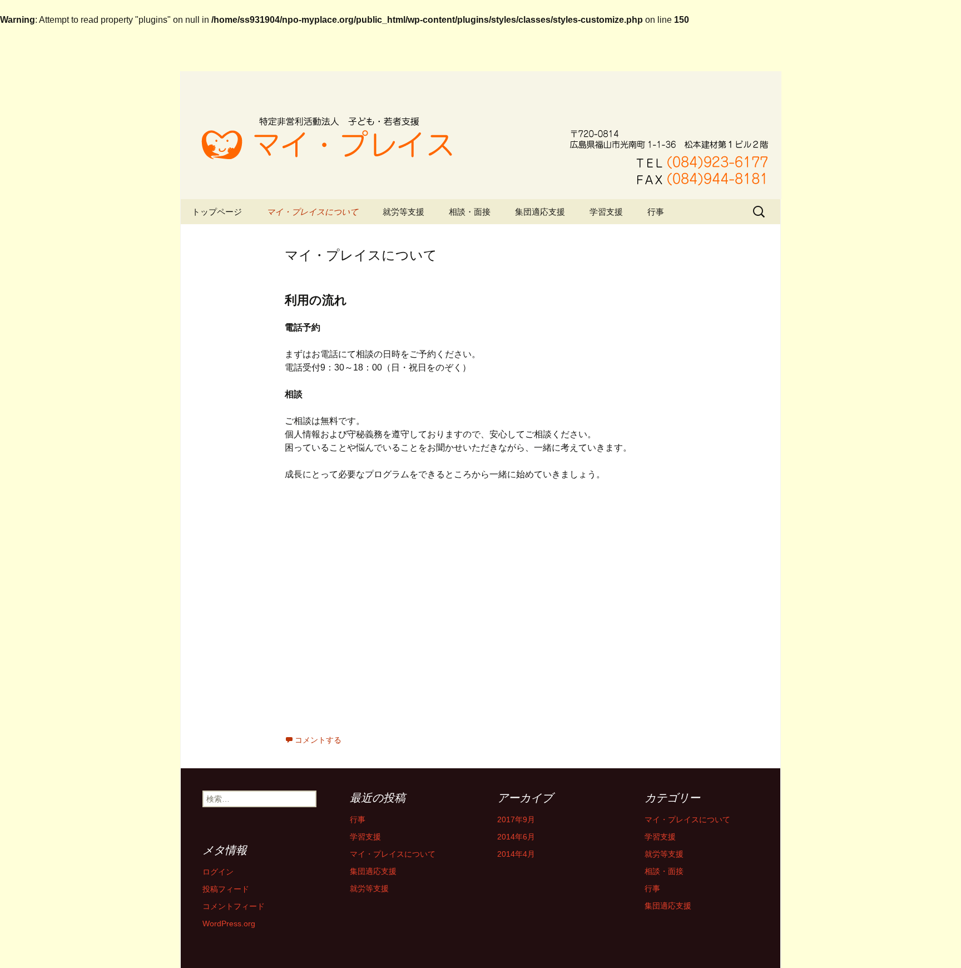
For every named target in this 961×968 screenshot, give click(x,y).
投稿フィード (225, 889)
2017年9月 (516, 819)
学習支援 (606, 211)
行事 (655, 211)
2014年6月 (516, 836)
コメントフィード (233, 906)
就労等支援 (403, 211)
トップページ (217, 211)
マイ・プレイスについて (312, 211)
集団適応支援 (540, 211)
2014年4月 (516, 854)
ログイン (218, 871)
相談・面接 (470, 211)
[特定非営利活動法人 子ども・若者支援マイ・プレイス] (480, 135)
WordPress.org (228, 923)
